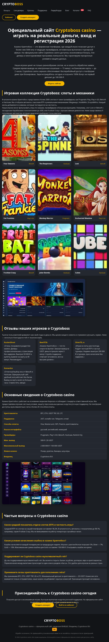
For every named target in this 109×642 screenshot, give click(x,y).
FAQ (89, 10)
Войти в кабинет (66, 605)
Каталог (78, 10)
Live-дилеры (19, 10)
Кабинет (9, 17)
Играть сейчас (54, 83)
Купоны (30, 10)
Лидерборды (56, 10)
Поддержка (42, 10)
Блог (67, 10)
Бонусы (7, 10)
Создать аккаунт (27, 17)
